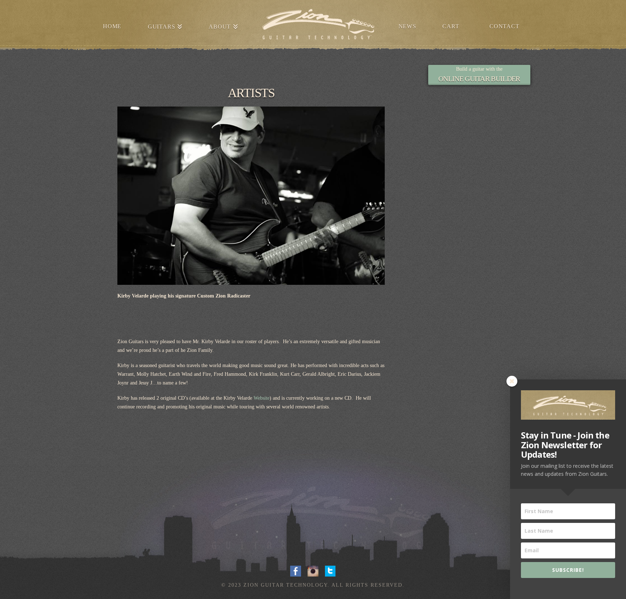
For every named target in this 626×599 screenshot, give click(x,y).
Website (262, 398)
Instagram (313, 570)
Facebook (295, 570)
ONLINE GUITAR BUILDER (479, 79)
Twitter (330, 570)
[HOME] (318, 25)
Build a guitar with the (479, 69)
